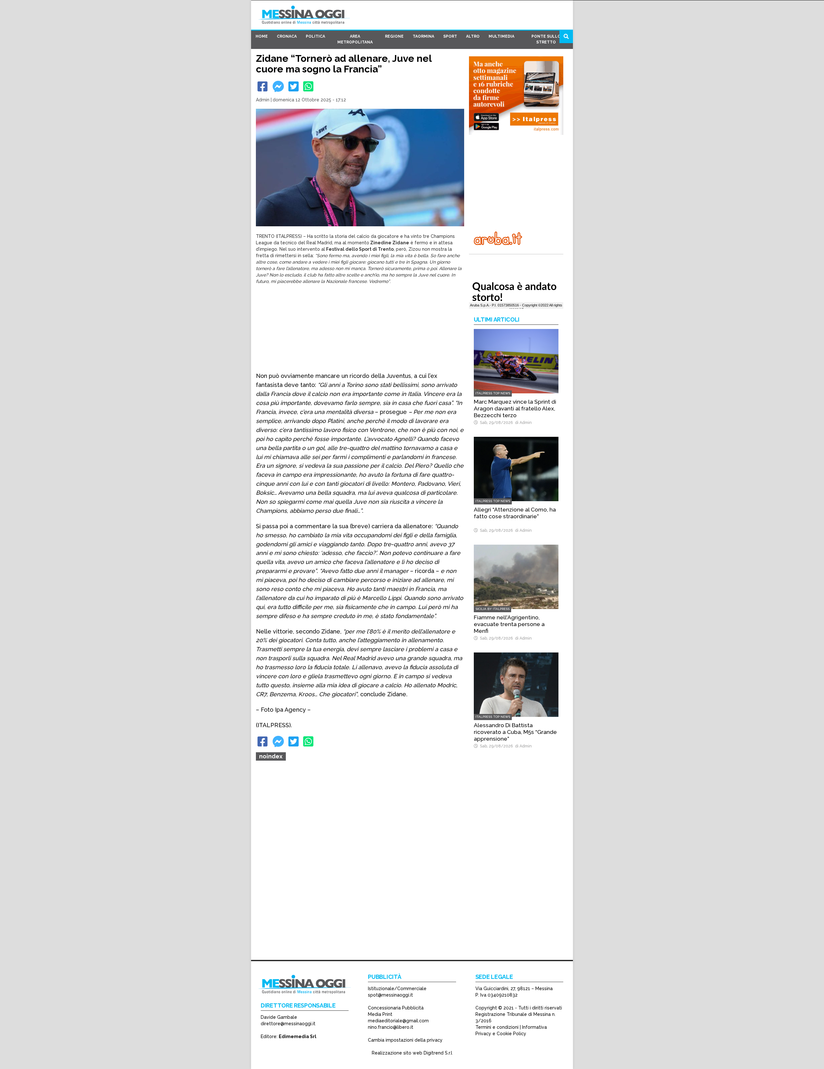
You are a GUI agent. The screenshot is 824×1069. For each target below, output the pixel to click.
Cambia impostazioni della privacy (405, 1040)
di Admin (522, 422)
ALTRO (473, 36)
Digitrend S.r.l (438, 1052)
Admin (262, 99)
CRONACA (287, 36)
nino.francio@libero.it (390, 1027)
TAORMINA (423, 36)
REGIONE (394, 36)
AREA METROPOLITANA (355, 39)
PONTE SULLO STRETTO (546, 39)
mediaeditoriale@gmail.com (398, 1020)
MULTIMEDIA (501, 36)
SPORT (450, 36)
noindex (271, 756)
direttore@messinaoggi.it (288, 1023)
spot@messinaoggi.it (390, 995)
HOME (262, 36)
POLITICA (315, 36)
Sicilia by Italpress (492, 609)
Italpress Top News (492, 393)
